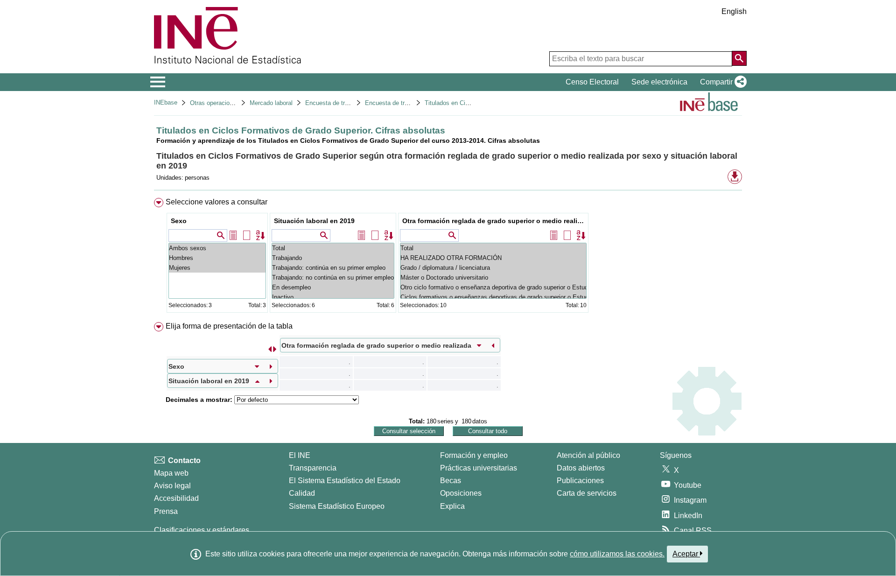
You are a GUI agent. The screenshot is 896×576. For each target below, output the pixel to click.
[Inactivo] (333, 297)
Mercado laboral (271, 102)
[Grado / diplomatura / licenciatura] (493, 268)
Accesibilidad (176, 498)
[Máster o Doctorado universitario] (493, 277)
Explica (452, 506)
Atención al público (588, 455)
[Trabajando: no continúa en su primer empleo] (333, 277)
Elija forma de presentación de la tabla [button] (229, 326)
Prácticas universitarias (478, 468)
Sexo (179, 221)
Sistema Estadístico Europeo (337, 506)
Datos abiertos (581, 468)
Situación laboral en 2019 (314, 221)
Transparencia (312, 468)
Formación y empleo (474, 455)
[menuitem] (448, 257)
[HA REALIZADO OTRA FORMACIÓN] (493, 258)
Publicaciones (580, 481)
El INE (299, 455)
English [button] (734, 11)
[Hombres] (217, 258)
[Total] (333, 248)
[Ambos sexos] (217, 248)
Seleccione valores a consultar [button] (216, 202)
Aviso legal (172, 486)
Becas (450, 481)
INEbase (165, 102)
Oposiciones (461, 493)
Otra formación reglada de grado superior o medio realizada (494, 221)
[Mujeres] (217, 268)
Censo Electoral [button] (592, 82)
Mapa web (171, 473)
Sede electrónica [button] (659, 82)
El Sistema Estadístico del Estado (344, 481)
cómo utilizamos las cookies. (617, 554)
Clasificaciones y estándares (201, 530)
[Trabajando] (333, 258)
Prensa (166, 511)
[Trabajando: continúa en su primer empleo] (333, 268)
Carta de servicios (586, 493)
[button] (721, 82)
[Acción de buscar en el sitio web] (739, 58)
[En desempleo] (333, 287)
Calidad (302, 493)
